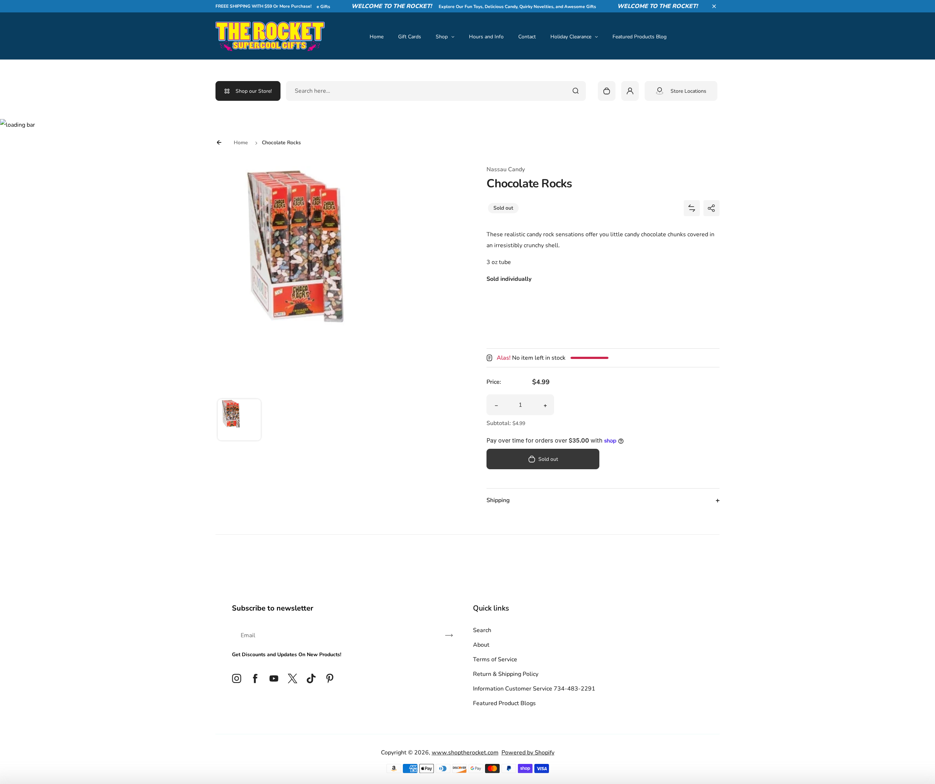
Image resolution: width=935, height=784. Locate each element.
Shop (442, 36)
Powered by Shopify (527, 753)
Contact (527, 36)
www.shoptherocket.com (465, 753)
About (481, 645)
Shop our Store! (254, 91)
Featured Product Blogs (504, 703)
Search (482, 630)
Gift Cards (409, 36)
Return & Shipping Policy (505, 674)
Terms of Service (495, 659)
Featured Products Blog (639, 36)
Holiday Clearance (570, 36)
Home (376, 36)
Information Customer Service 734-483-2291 (534, 689)
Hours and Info (486, 36)
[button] (714, 6)
